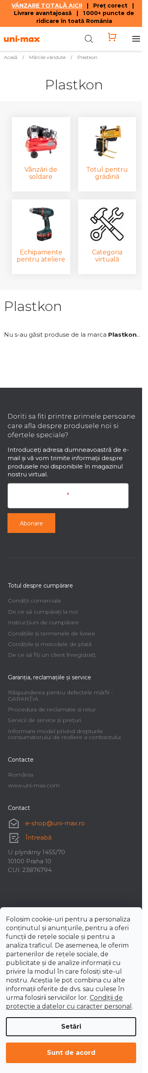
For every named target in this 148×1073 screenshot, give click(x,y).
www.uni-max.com (34, 785)
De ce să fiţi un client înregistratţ (52, 654)
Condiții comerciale (34, 600)
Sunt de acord (71, 1052)
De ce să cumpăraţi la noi (43, 611)
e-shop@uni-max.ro (55, 823)
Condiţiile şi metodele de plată (50, 644)
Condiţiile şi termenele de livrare (51, 633)
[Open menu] (136, 39)
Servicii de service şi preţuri (44, 720)
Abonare (31, 523)
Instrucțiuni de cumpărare (43, 622)
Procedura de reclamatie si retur (52, 709)
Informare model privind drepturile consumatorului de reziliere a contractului (64, 734)
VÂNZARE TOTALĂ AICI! (46, 5)
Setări (71, 1026)
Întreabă (39, 837)
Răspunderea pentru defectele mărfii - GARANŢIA (60, 695)
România (20, 774)
